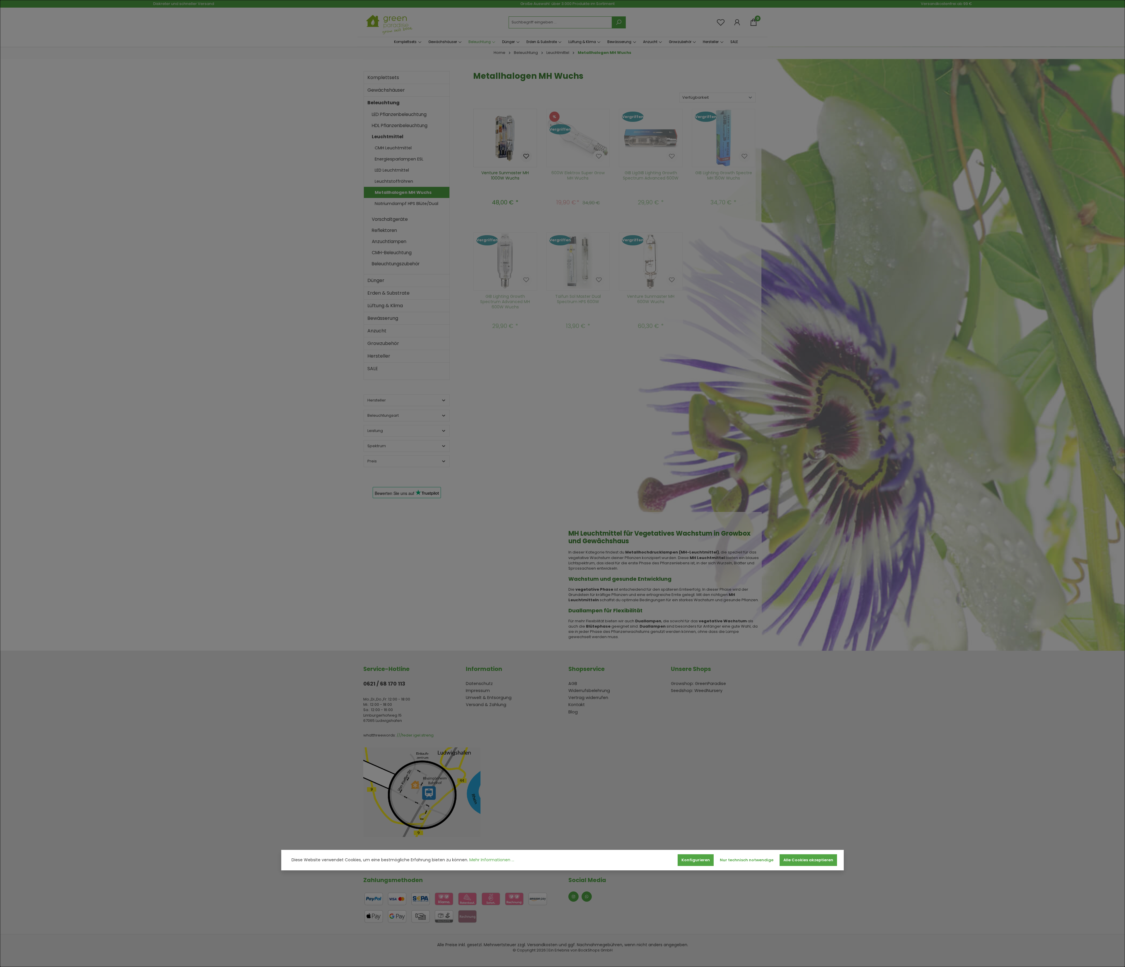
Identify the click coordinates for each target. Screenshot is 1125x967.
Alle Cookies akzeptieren (808, 860)
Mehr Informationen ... (491, 860)
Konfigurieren (695, 860)
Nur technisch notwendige (746, 860)
